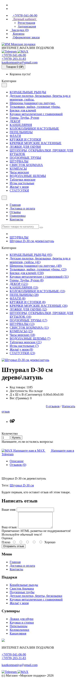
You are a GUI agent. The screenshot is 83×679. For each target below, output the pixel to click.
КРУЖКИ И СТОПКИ (25, 139)
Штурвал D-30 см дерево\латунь (32, 241)
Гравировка (18, 215)
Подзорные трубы (22, 592)
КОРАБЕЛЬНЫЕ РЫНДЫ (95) (31, 254)
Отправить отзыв (13, 546)
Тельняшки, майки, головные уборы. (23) (38, 269)
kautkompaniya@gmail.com (19, 62)
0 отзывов (53, 406)
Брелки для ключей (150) (27, 273)
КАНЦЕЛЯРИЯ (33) (24, 287)
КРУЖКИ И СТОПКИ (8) (28, 302)
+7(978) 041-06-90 (14, 55)
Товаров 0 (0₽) (14, 66)
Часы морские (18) (22, 335)
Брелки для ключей (23, 110)
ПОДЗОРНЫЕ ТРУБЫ (25, 157)
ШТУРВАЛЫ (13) (22, 324)
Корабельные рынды (24, 585)
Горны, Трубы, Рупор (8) (27, 280)
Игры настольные (22, 183)
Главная (15, 205)
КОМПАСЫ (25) (21, 331)
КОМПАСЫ (18, 168)
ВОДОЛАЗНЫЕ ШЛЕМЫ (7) (30, 338)
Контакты (16, 219)
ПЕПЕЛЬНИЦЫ (21, 132)
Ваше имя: (9, 509)
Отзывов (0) (18, 464)
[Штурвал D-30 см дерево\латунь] (25, 360)
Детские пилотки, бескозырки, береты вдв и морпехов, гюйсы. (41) (40, 260)
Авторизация (27, 26)
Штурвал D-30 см (22, 485)
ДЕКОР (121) (19, 284)
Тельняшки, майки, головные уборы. (35, 106)
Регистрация (26, 22)
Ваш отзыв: (9, 527)
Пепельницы (18, 626)
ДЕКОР (15, 121)
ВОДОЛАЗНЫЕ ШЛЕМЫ (28, 176)
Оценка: (7, 538)
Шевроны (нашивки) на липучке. (33, 103)
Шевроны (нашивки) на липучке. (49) (36, 265)
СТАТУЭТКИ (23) (22, 353)
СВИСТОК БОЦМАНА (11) (29, 327)
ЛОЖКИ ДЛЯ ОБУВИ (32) (28, 309)
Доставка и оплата (22, 208)
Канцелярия (18, 633)
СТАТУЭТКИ (19, 190)
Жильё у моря (19, 187)
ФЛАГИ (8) (17, 298)
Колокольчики (19, 629)
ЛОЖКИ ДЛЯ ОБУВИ (25, 146)
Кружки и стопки (22, 622)
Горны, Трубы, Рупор (24, 117)
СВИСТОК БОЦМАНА (26, 165)
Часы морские (19, 172)
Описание (17, 461)
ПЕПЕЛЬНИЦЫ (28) (24, 295)
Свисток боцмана (22, 588)
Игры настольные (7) (24, 345)
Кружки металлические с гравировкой (36, 114)
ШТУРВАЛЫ (19, 161)
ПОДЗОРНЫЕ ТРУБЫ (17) (28, 320)
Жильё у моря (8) (21, 349)
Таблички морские (22, 179)
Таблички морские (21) (26, 342)
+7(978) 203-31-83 (14, 58)
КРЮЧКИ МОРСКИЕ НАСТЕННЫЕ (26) (38, 305)
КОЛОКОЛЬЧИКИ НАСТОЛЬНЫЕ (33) (37, 291)
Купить (16, 437)
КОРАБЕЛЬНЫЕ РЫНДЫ (28, 92)
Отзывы (15, 212)
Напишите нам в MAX (29, 450)
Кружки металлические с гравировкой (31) (39, 276)
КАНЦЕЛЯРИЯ (21, 125)
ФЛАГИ (15, 136)
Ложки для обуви (21, 619)
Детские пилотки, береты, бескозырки (36, 595)
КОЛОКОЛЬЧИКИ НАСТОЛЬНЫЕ (34, 128)
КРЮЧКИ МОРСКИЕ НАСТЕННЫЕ (35, 143)
